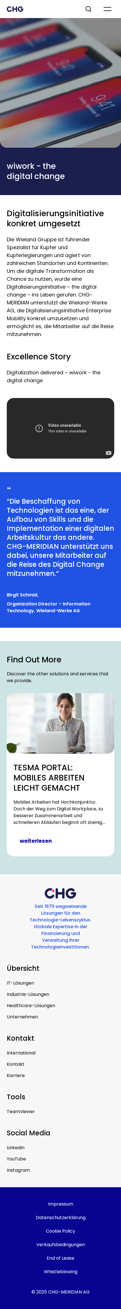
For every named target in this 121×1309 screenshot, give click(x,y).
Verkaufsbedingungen (60, 1244)
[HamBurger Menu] (107, 9)
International (21, 1053)
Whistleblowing (60, 1271)
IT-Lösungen (20, 983)
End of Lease (60, 1258)
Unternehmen (22, 1017)
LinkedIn (15, 1147)
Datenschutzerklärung (61, 1217)
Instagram (18, 1170)
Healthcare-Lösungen (31, 1005)
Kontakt (15, 1064)
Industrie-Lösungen (28, 994)
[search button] (89, 9)
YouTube (16, 1159)
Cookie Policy (60, 1231)
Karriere (16, 1075)
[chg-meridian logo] (41, 9)
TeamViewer (21, 1111)
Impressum (60, 1204)
